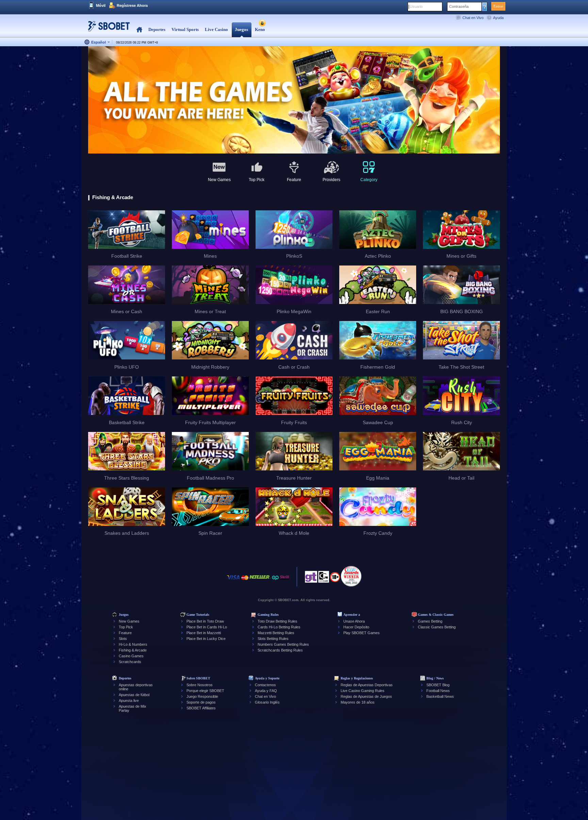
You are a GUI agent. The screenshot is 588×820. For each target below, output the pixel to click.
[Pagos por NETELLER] (260, 580)
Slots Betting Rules (273, 639)
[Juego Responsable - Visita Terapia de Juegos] (311, 578)
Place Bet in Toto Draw (205, 621)
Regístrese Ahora (132, 5)
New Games (129, 621)
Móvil (100, 5)
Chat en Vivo (473, 18)
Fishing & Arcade (133, 650)
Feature (125, 633)
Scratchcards (130, 662)
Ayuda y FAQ (266, 691)
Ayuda (498, 18)
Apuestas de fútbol (134, 695)
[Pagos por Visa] (233, 580)
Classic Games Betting (437, 627)
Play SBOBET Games (361, 633)
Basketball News (440, 696)
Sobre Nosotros (199, 685)
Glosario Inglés (267, 702)
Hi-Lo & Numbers (133, 644)
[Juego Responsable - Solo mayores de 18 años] (335, 579)
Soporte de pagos (201, 702)
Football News (438, 691)
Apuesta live (129, 700)
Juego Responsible (202, 696)
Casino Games (131, 656)
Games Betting (430, 621)
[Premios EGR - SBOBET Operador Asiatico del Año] (351, 576)
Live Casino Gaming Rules (363, 691)
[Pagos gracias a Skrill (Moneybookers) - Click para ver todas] (284, 580)
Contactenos (265, 685)
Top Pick (126, 627)
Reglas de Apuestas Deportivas (367, 685)
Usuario (416, 6)
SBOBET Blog (438, 685)
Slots (123, 639)
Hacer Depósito (356, 627)
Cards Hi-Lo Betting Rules (279, 627)
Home (139, 30)
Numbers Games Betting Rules (283, 644)
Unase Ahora (354, 621)
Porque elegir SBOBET (205, 691)
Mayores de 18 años (358, 702)
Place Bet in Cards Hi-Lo (206, 627)
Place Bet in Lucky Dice (206, 639)
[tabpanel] (294, 100)
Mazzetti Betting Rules (276, 633)
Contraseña (459, 6)
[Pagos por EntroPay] (275, 580)
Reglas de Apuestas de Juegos (366, 696)
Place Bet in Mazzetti (203, 633)
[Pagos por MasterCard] (244, 580)
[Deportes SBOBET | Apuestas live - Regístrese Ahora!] (106, 28)
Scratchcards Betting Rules (280, 650)
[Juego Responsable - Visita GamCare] (323, 578)
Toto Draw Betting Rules (277, 621)
